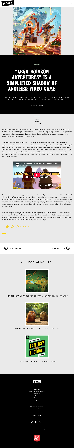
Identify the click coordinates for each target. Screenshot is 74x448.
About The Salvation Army (37, 391)
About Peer (37, 389)
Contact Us (37, 393)
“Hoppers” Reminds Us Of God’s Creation (37, 329)
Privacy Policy (37, 400)
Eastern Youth (37, 411)
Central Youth (37, 409)
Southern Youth (37, 413)
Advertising (37, 398)
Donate (37, 395)
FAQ (37, 402)
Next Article (58, 248)
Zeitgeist (37, 64)
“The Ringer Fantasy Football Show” (37, 361)
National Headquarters (37, 406)
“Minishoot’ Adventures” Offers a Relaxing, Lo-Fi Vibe (37, 296)
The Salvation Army (37, 438)
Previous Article (18, 248)
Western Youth (37, 415)
